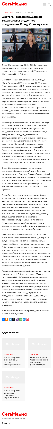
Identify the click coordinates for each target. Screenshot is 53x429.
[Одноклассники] (6, 319)
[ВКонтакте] (3, 319)
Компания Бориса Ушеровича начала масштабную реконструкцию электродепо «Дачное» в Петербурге (39, 361)
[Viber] (17, 319)
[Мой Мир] (24, 319)
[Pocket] (27, 319)
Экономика (9, 355)
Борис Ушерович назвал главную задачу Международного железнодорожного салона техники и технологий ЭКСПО (13, 361)
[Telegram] (10, 319)
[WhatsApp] (20, 319)
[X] (13, 319)
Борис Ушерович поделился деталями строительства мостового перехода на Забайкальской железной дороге (12, 394)
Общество (7, 12)
